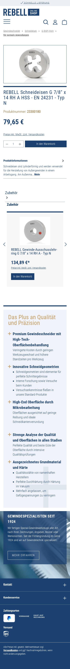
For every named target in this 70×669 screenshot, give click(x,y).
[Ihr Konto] (55, 21)
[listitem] (65, 584)
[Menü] (7, 21)
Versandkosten (10, 650)
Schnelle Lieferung (36, 3)
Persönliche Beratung (36, 6)
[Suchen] (45, 22)
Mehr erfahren (23, 555)
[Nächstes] (65, 244)
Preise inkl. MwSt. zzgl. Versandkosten (23, 134)
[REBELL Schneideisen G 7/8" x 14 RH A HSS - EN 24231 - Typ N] (35, 64)
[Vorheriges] (4, 244)
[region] (35, 64)
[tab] (34, 167)
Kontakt (7, 584)
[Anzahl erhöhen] (20, 144)
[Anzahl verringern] (7, 144)
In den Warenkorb (45, 143)
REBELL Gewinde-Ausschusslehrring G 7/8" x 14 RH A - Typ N (34, 251)
